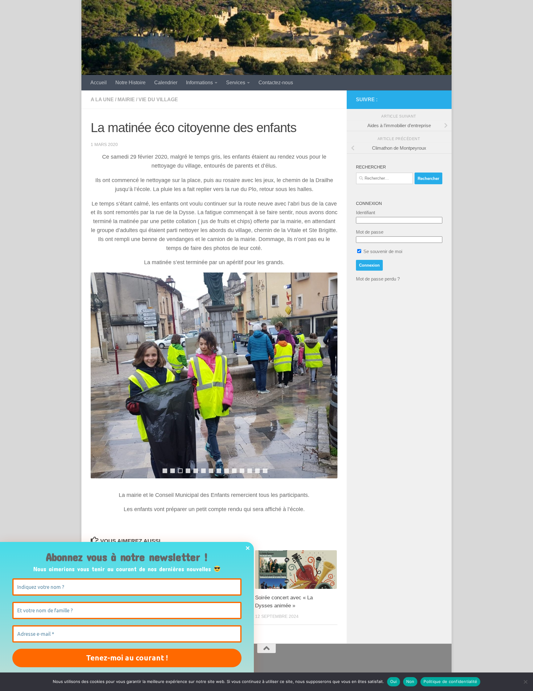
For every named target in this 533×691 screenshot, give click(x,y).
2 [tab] (172, 470)
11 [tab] (242, 470)
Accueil (98, 82)
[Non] (525, 682)
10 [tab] (234, 470)
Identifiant (365, 212)
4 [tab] (188, 470)
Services (235, 82)
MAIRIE (126, 99)
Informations (199, 82)
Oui (393, 681)
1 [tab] (165, 470)
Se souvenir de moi (382, 251)
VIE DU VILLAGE (158, 99)
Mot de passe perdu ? (378, 278)
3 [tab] (180, 470)
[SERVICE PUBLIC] (438, 99)
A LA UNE (102, 99)
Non (410, 681)
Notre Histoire (130, 82)
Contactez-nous (275, 82)
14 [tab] (265, 470)
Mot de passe (369, 232)
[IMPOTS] (428, 99)
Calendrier (165, 82)
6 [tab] (203, 470)
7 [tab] (211, 470)
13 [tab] (257, 470)
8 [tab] (219, 470)
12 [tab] (249, 470)
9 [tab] (226, 470)
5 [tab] (195, 470)
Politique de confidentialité (450, 681)
